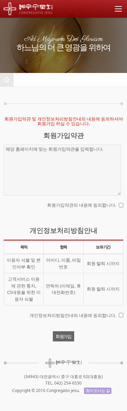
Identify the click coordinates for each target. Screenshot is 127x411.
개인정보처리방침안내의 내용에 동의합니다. (72, 315)
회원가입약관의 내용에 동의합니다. (81, 205)
